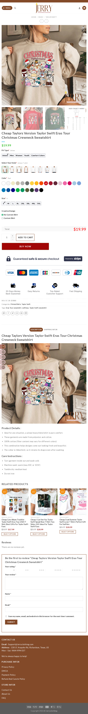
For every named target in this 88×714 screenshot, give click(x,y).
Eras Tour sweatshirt (13, 308)
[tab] (36, 330)
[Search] (15, 8)
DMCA (5, 671)
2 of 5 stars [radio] (20, 570)
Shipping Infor (50, 329)
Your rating (10, 567)
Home (33, 17)
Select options (10, 534)
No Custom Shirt (11, 215)
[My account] (79, 8)
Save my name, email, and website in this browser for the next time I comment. (41, 616)
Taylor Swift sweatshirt (38, 308)
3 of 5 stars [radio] (34, 570)
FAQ (4, 698)
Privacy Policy (8, 667)
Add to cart (25, 237)
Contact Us (7, 690)
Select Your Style (9, 163)
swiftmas (25, 308)
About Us (6, 694)
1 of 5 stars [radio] (8, 570)
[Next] (82, 65)
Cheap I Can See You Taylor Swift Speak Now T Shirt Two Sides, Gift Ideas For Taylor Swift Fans (43, 523)
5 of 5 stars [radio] (67, 570)
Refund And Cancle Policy (13, 679)
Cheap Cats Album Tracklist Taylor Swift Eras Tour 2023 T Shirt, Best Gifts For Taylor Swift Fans (15, 523)
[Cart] (84, 8)
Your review (10, 575)
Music (40, 17)
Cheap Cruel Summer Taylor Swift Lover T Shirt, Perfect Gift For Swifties (73, 522)
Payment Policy (8, 675)
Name (8, 594)
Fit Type (5, 150)
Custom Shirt (9, 218)
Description (36, 329)
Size (4, 198)
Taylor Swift (51, 17)
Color (4, 178)
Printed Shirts (16, 304)
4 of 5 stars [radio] (49, 570)
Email (8, 605)
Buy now (25, 246)
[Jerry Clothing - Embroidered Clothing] (44, 7)
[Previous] (6, 65)
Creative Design (8, 211)
